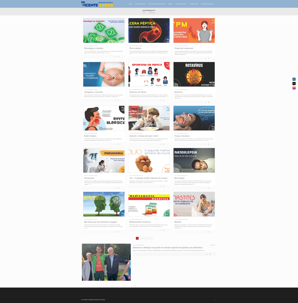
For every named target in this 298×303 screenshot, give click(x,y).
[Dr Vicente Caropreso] (97, 4)
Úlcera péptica (135, 48)
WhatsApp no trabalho (93, 48)
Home (144, 13)
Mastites (177, 222)
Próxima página (159, 238)
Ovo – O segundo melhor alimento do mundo (148, 178)
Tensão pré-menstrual (183, 48)
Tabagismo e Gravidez (93, 92)
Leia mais (121, 56)
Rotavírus (178, 92)
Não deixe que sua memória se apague (100, 222)
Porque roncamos (181, 136)
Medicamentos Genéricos (140, 222)
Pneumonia (89, 178)
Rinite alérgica (90, 136)
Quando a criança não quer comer (143, 136)
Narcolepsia (179, 178)
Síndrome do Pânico (137, 92)
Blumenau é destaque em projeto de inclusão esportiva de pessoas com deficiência (167, 247)
